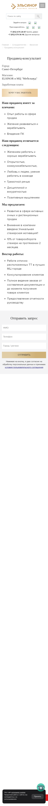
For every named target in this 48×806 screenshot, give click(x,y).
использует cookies (18, 792)
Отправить (24, 355)
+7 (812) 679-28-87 (18, 32)
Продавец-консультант (14, 47)
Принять (37, 796)
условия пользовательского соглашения (24, 367)
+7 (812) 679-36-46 (16, 34)
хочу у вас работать (19, 93)
